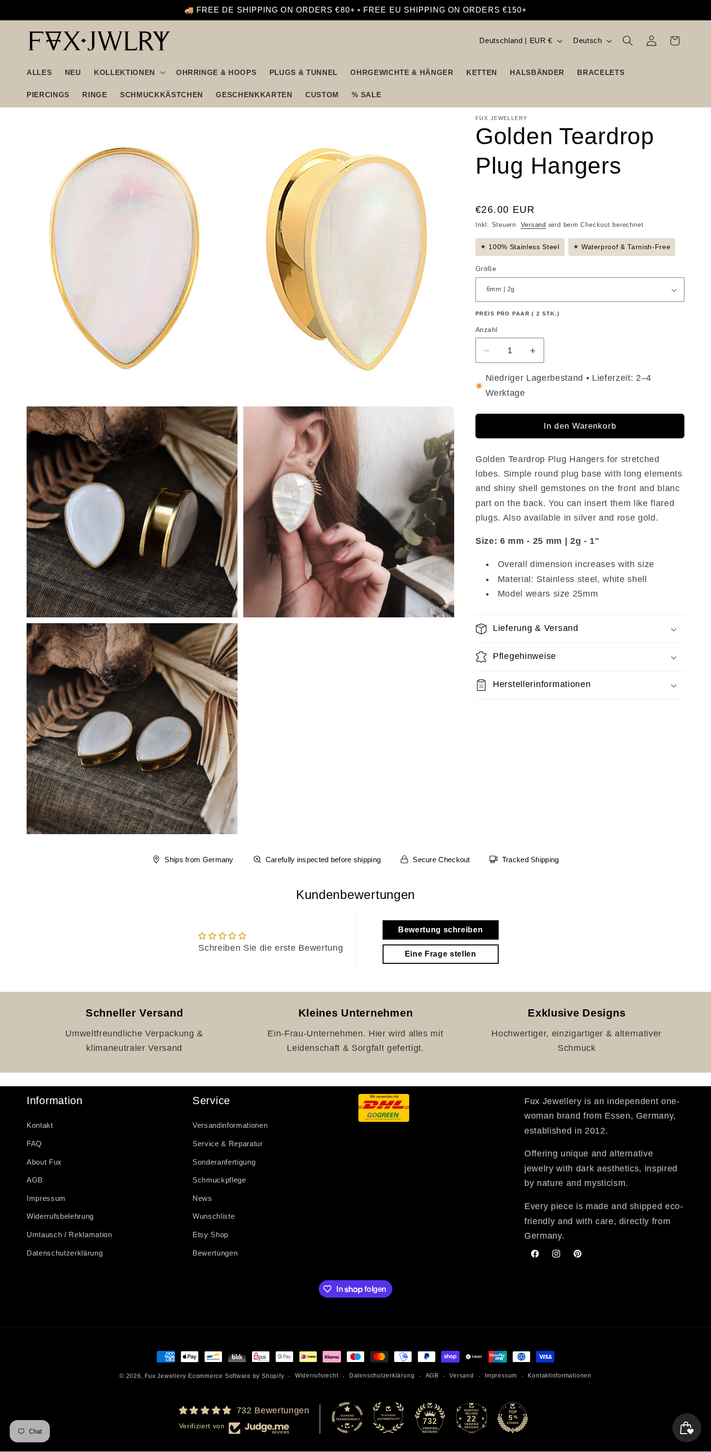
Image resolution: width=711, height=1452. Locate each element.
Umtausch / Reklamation (69, 1234)
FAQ (34, 1143)
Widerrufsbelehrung (60, 1216)
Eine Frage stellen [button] (440, 954)
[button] (129, 72)
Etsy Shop (210, 1234)
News (202, 1198)
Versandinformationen (230, 1125)
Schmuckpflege (219, 1180)
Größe (485, 269)
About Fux (44, 1161)
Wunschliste (214, 1216)
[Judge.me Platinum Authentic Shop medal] (388, 1417)
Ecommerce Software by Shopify (236, 1376)
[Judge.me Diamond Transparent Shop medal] (347, 1417)
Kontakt (40, 1125)
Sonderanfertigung (224, 1161)
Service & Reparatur (228, 1143)
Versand (533, 225)
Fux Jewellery (165, 1376)
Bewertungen (215, 1252)
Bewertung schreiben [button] (440, 930)
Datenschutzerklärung (65, 1252)
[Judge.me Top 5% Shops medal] (512, 1417)
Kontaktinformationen (559, 1375)
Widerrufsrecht (317, 1375)
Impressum (46, 1198)
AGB (35, 1180)
